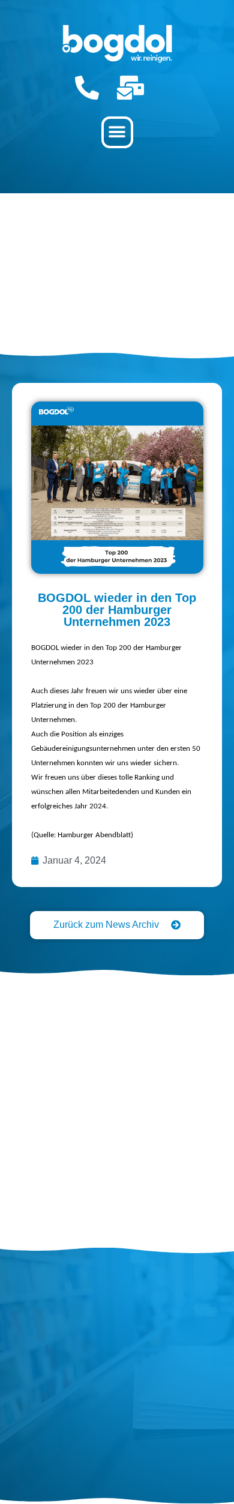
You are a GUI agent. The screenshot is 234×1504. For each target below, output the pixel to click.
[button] (117, 132)
